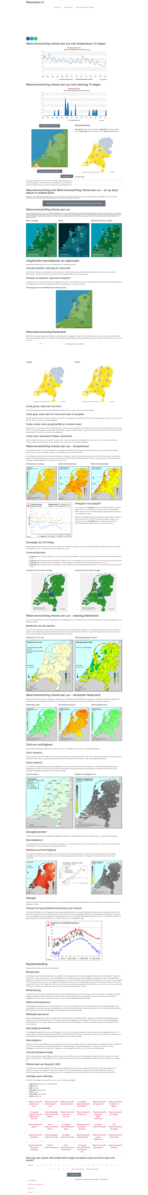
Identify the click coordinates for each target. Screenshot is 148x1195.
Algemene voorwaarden (35, 1184)
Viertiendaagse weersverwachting (52, 1136)
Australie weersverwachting (100, 1125)
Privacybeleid (32, 1180)
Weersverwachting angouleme (101, 1146)
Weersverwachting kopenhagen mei (53, 1104)
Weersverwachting (93, 1169)
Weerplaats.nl (35, 2)
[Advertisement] (74, 23)
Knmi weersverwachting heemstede (68, 1147)
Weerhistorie (68, 7)
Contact (30, 1192)
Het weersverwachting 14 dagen (116, 1126)
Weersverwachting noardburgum (85, 1136)
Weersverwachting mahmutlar (117, 1136)
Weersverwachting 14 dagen (85, 7)
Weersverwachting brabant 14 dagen (117, 1104)
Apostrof (31, 1165)
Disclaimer (31, 1188)
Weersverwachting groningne (117, 1113)
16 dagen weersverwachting (68, 1136)
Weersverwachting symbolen (37, 1136)
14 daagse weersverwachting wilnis (68, 1126)
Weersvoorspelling (77, 1169)
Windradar (57, 7)
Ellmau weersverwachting (52, 1146)
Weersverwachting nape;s (37, 1125)
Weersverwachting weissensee (101, 1103)
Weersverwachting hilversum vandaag (37, 1147)
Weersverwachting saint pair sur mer (69, 1114)
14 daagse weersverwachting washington (84, 1104)
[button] (28, 39)
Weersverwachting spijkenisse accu (37, 1104)
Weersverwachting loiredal (117, 1146)
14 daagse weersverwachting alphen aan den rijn (36, 1115)
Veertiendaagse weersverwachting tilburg (52, 1114)
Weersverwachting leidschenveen (69, 1103)
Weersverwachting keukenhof (85, 1113)
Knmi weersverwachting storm (52, 1126)
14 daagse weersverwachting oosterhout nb (84, 1148)
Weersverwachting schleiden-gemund (85, 1126)
